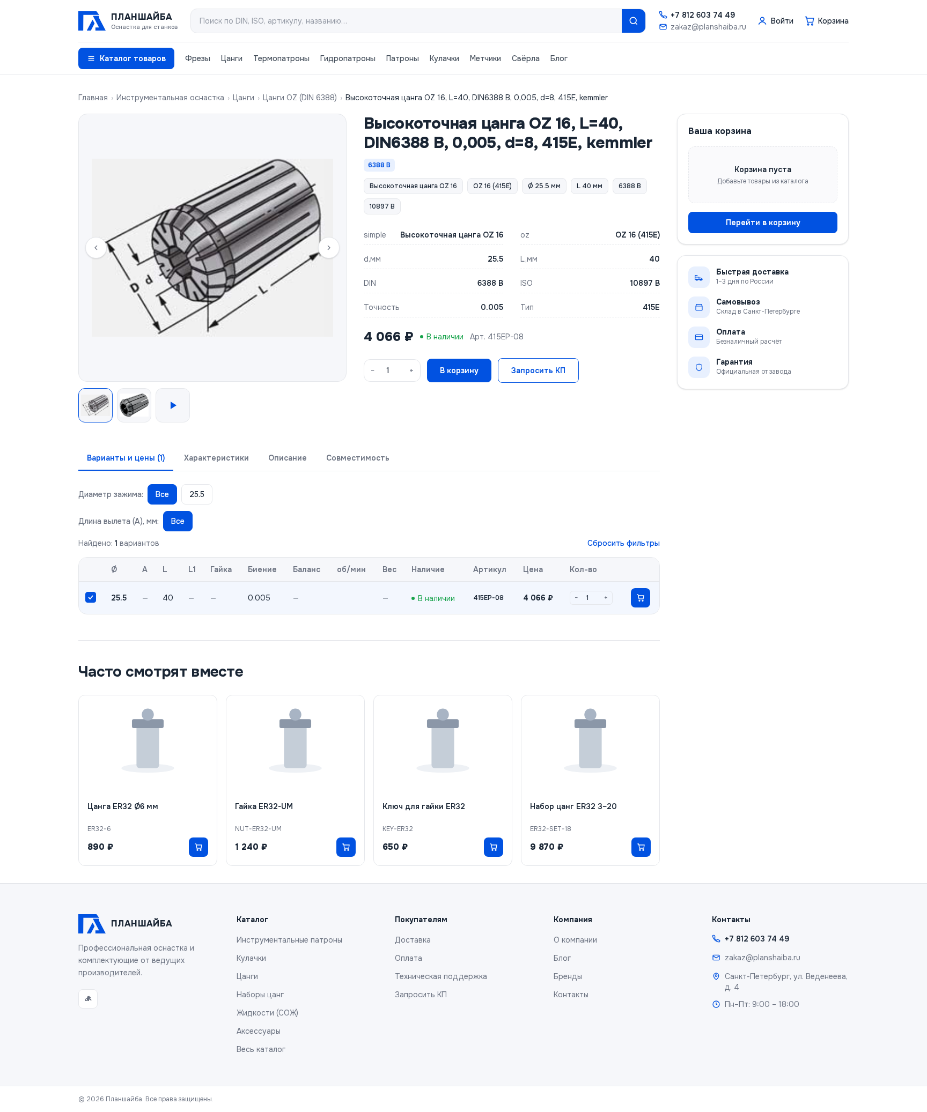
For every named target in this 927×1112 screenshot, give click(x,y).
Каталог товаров (133, 58)
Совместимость (357, 458)
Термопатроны (281, 58)
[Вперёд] (329, 247)
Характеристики (216, 458)
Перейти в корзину (763, 222)
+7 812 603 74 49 (703, 15)
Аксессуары (259, 1031)
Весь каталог (261, 1049)
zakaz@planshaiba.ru (708, 27)
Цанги (231, 58)
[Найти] (633, 21)
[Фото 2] (134, 405)
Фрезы (197, 58)
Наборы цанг (260, 994)
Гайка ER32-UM (264, 806)
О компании (575, 940)
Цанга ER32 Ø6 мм (122, 806)
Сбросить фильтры (623, 543)
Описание (287, 458)
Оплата (408, 958)
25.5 (196, 494)
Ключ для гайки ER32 (423, 806)
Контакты (571, 994)
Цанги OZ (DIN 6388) (300, 97)
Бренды (568, 976)
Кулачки (444, 58)
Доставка (413, 940)
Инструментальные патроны (289, 940)
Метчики (485, 58)
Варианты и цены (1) (126, 458)
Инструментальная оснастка (170, 97)
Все (162, 494)
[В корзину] (640, 597)
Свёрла (526, 58)
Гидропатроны (348, 58)
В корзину (459, 370)
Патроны (402, 58)
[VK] (88, 999)
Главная (93, 97)
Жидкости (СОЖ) (267, 1013)
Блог (559, 58)
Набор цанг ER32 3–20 (573, 806)
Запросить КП (538, 370)
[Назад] (96, 247)
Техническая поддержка (441, 976)
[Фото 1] (95, 405)
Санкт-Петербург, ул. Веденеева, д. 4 (786, 982)
